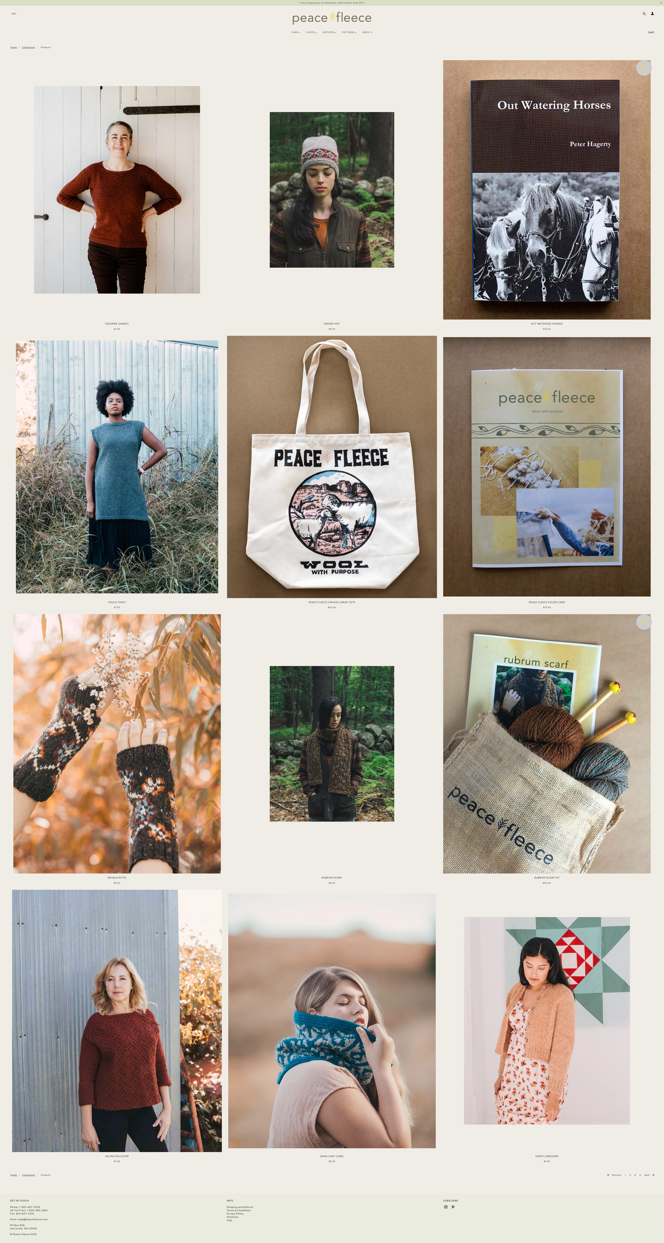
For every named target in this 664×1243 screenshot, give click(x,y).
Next (647, 1175)
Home (14, 47)
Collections (28, 47)
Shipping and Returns (240, 1207)
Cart (651, 32)
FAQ (229, 1220)
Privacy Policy (235, 1213)
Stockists (232, 1217)
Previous (616, 1175)
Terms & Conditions (239, 1210)
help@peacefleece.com (33, 1219)
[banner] (332, 18)
